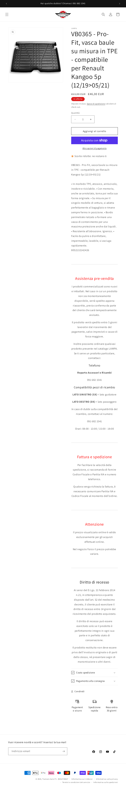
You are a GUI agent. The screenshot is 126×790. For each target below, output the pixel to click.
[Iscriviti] (63, 751)
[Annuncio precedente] (6, 3)
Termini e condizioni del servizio (76, 782)
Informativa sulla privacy (107, 779)
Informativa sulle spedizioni (105, 782)
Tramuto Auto (48, 779)
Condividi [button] (79, 691)
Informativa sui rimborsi (82, 779)
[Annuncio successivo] (119, 3)
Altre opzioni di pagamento (95, 148)
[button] (6, 14)
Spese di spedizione (96, 103)
